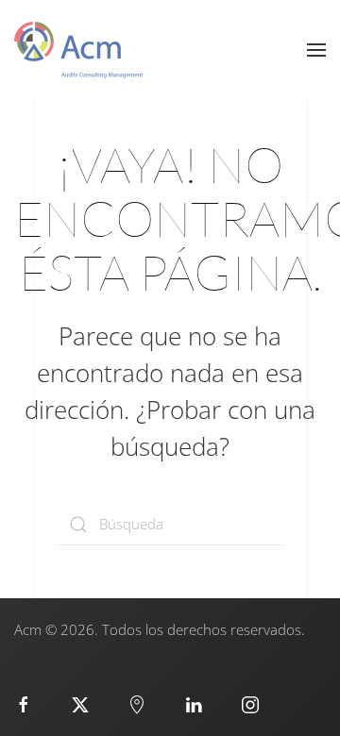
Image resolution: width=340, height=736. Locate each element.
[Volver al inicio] (79, 50)
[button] (316, 50)
